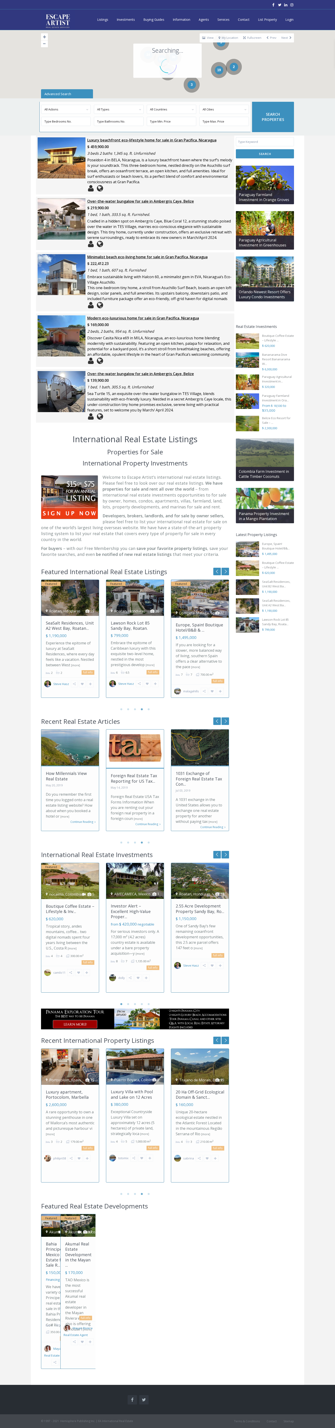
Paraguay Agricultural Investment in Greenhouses (262, 243)
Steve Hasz (61, 684)
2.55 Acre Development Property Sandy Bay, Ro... (200, 908)
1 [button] (121, 709)
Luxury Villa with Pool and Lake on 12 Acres (67, 1094)
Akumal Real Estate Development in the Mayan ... (78, 1254)
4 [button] (142, 709)
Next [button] (217, 571)
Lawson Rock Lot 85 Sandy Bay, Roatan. (65, 625)
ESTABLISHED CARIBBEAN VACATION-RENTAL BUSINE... (198, 1097)
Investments (126, 19)
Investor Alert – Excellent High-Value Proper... (131, 911)
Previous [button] (225, 571)
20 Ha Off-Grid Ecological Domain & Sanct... (135, 1094)
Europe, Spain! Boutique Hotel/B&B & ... (134, 627)
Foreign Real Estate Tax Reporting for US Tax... (69, 778)
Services (223, 19)
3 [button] (135, 709)
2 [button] (128, 709)
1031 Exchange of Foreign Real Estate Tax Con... (134, 779)
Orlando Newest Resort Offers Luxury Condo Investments (265, 294)
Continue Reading (81, 824)
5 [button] (149, 709)
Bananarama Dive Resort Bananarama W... (276, 359)
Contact (244, 19)
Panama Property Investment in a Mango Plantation (264, 516)
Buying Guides (153, 19)
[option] (70, 642)
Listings (102, 19)
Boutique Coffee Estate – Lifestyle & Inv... (200, 625)
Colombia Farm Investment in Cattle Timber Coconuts (264, 474)
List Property (267, 19)
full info (88, 672)
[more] (85, 665)
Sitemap (288, 1421)
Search (265, 154)
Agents (204, 19)
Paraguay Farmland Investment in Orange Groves (264, 197)
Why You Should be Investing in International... (194, 779)
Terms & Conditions (247, 1421)
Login (289, 19)
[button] (284, 51)
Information (181, 19)
